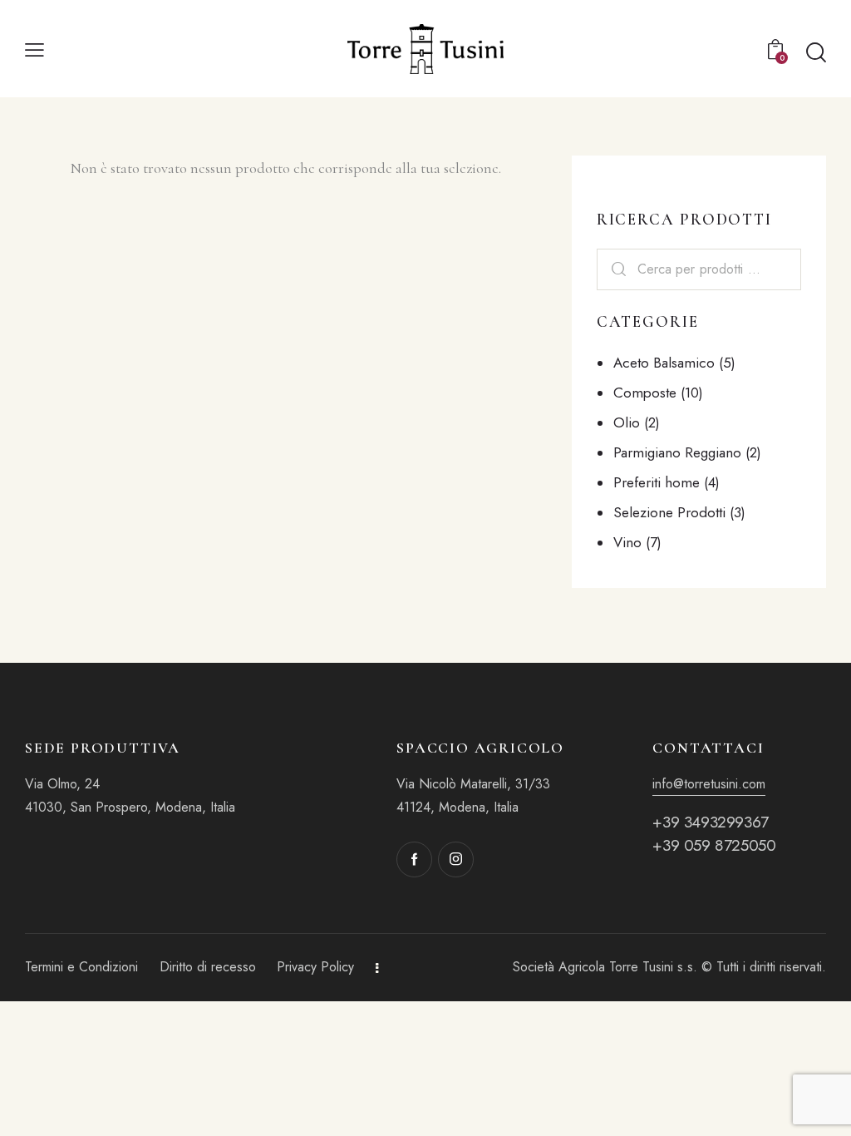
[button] (34, 48)
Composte (644, 393)
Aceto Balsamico (664, 363)
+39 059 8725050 (713, 845)
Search (619, 270)
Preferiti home (656, 482)
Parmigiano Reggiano (677, 452)
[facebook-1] (414, 859)
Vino (627, 542)
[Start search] (816, 52)
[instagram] (456, 859)
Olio (626, 422)
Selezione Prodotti (669, 512)
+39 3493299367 (710, 822)
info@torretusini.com (708, 783)
